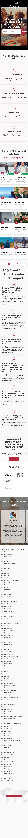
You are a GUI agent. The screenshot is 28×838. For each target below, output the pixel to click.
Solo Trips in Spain (20, 157)
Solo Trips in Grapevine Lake (7, 773)
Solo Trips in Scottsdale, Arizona (8, 718)
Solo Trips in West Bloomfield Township (10, 702)
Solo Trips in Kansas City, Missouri (9, 616)
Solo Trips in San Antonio (7, 618)
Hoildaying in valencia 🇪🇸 (8, 202)
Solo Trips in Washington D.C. (8, 559)
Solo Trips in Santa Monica (7, 771)
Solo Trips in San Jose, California (8, 563)
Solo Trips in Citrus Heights (7, 688)
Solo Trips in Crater (5, 757)
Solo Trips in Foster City (6, 766)
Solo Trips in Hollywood (6, 663)
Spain (2, 177)
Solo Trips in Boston (5, 587)
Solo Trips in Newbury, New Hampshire (10, 592)
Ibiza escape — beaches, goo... (9, 252)
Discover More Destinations (14, 796)
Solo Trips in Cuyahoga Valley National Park (11, 740)
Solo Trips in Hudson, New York (8, 551)
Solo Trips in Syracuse (6, 764)
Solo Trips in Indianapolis (7, 606)
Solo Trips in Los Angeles (7, 554)
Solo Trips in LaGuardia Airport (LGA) (9, 656)
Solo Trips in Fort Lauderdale (7, 658)
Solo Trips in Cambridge (6, 692)
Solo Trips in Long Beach (6, 743)
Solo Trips (11, 157)
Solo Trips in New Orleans (7, 709)
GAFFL (5, 157)
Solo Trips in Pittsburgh (6, 642)
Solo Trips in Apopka (6, 721)
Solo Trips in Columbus (6, 611)
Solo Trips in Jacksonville (7, 635)
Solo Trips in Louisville (6, 750)
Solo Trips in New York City (7, 573)
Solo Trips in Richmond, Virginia (8, 704)
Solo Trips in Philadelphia (7, 621)
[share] (12, 166)
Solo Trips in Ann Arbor (6, 726)
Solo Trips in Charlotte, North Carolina (10, 623)
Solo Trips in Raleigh (5, 695)
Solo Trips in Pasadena (6, 745)
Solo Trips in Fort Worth (6, 754)
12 (20, 263)
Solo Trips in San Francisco (7, 577)
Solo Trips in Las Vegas (6, 680)
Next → (24, 263)
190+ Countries (11, 34)
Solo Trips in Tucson (6, 731)
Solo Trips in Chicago (6, 556)
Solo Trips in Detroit (5, 736)
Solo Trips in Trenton (6, 575)
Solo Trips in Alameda (6, 669)
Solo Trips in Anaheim (6, 666)
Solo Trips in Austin (5, 585)
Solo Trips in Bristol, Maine (7, 776)
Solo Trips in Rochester (6, 738)
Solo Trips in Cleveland (6, 728)
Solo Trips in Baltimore (6, 637)
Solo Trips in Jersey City (6, 570)
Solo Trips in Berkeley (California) (8, 690)
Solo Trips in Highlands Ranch (8, 685)
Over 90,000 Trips (21, 34)
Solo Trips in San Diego (6, 596)
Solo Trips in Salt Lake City (7, 683)
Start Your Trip (14, 459)
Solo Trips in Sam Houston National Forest (10, 580)
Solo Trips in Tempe (5, 747)
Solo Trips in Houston (6, 594)
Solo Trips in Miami (5, 699)
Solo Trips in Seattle (5, 561)
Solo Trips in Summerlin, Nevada (8, 761)
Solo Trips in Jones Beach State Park (9, 697)
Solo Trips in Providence (6, 644)
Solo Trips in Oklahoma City (7, 780)
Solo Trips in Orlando (6, 614)
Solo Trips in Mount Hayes (7, 647)
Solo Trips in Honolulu (6, 651)
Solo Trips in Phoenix (6, 589)
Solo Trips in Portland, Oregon (8, 599)
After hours (4, 227)
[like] (12, 164)
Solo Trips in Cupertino (6, 633)
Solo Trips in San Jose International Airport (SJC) (12, 716)
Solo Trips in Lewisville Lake (7, 706)
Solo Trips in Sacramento (7, 625)
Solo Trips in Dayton (5, 769)
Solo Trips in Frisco (5, 759)
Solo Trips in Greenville (6, 711)
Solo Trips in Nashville (6, 661)
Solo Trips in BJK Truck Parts (7, 752)
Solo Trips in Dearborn (6, 733)
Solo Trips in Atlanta (5, 566)
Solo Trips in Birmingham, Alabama (9, 601)
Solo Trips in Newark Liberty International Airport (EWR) (14, 723)
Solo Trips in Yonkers (6, 608)
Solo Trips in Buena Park (6, 678)
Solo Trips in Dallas (5, 582)
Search (24, 31)
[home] (14, 7)
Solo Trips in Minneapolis (7, 673)
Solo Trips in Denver (5, 568)
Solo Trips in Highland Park (7, 654)
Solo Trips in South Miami (7, 630)
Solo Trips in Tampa (5, 603)
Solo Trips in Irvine (5, 649)
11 (17, 263)
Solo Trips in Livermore (6, 628)
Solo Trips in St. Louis (6, 640)
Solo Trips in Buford (5, 671)
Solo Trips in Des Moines (7, 676)
